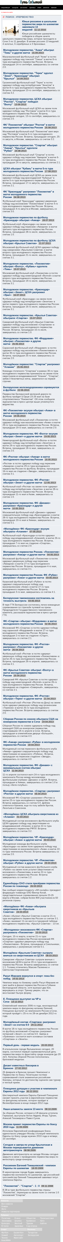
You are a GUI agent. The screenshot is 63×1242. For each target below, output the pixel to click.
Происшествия (47, 1218)
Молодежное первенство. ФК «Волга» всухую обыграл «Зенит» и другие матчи (30, 435)
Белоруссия (33, 1235)
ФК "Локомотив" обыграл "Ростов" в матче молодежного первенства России (29, 126)
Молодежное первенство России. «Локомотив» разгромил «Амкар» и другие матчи (31, 553)
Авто (42, 1221)
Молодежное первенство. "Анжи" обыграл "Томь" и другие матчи (28, 51)
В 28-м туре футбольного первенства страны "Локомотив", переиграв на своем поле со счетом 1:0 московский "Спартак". (31, 1192)
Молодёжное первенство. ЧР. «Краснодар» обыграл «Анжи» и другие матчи (28, 838)
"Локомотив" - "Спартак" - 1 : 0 (21, 1186)
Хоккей (4, 1235)
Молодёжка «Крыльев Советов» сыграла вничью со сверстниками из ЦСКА (27, 954)
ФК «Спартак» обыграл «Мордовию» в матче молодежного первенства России (30, 622)
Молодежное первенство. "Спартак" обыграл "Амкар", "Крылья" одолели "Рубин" (30, 148)
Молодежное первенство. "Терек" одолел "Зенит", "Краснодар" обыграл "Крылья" (28, 76)
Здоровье (32, 7)
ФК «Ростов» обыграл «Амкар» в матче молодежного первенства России (26, 458)
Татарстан (32, 1233)
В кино (18, 1218)
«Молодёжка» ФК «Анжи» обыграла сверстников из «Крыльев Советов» (24, 909)
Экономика (6, 1221)
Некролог (54, 7)
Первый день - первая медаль (21, 1045)
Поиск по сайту (8, 12)
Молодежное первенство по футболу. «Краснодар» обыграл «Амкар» (25, 219)
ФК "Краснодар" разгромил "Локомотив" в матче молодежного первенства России (28, 194)
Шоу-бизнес (23, 7)
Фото (3, 1209)
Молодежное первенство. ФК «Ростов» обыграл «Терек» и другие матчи (26, 697)
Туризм (29, 1223)
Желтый (18, 1223)
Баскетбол (18, 1233)
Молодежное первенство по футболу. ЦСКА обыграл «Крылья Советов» (29, 242)
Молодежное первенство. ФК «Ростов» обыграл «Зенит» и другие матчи (26, 481)
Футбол (4, 1233)
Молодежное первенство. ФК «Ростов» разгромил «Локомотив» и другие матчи (26, 647)
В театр (5, 1226)
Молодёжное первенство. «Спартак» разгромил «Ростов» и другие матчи (31, 792)
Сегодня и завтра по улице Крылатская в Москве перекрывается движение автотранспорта (27, 1147)
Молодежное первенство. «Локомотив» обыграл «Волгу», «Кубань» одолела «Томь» (26, 266)
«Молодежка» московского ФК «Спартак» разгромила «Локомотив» (28, 931)
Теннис (4, 1238)
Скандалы (15, 7)
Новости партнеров (10, 1212)
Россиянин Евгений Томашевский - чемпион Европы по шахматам (29, 1167)
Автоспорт (18, 1235)
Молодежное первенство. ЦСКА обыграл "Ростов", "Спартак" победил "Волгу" (27, 102)
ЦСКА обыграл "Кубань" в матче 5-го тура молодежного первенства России (28, 170)
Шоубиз (18, 1221)
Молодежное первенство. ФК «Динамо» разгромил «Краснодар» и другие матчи (26, 506)
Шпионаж (46, 7)
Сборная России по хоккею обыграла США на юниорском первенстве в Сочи (30, 720)
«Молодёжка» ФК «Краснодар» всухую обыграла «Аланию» (26, 530)
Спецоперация (5, 7)
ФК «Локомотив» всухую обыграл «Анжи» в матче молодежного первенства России (29, 413)
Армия (39, 7)
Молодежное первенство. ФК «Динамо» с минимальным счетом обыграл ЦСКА (27, 768)
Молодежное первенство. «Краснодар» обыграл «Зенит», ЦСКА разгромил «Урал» (26, 292)
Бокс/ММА (6, 1240)
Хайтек (43, 1223)
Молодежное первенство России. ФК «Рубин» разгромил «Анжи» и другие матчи (30, 576)
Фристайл (18, 1238)
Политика (5, 1218)
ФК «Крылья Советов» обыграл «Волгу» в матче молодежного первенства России (28, 673)
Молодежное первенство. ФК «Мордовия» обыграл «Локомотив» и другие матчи (28, 341)
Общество (31, 1218)
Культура (5, 1223)
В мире (4, 1206)
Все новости (7, 1204)
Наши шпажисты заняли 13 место (23, 1109)
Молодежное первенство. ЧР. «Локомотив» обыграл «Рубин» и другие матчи (29, 861)
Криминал (31, 1221)
